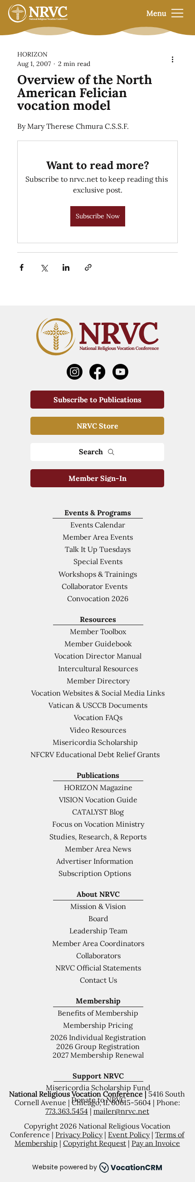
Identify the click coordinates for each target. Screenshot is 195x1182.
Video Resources (98, 730)
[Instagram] (75, 372)
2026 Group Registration (98, 1046)
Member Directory (98, 680)
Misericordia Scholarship (95, 742)
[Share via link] (88, 267)
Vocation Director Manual (97, 655)
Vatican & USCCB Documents (98, 705)
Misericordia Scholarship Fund (98, 1087)
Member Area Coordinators (98, 943)
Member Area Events (98, 537)
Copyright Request (94, 1143)
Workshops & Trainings (97, 574)
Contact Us (98, 979)
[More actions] (172, 59)
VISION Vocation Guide (98, 799)
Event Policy (129, 1134)
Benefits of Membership (98, 1012)
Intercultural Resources (98, 668)
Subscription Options (94, 873)
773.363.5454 (66, 1111)
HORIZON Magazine (98, 787)
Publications (98, 775)
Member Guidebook (98, 643)
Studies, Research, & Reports (97, 836)
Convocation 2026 (97, 598)
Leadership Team (98, 930)
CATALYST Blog (98, 811)
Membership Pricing (98, 1025)
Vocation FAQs (98, 717)
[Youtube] (120, 372)
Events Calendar (97, 524)
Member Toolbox (98, 631)
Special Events (97, 561)
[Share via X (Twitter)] (43, 267)
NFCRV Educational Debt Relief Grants (95, 754)
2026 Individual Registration (98, 1037)
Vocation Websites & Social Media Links (98, 692)
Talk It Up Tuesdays (98, 549)
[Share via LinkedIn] (66, 267)
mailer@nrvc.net (121, 1111)
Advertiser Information (94, 861)
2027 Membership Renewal (98, 1055)
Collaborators (98, 955)
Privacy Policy (78, 1134)
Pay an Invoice (156, 1143)
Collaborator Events (94, 586)
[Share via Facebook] (21, 267)
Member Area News (98, 848)
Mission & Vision (98, 906)
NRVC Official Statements (98, 967)
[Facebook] (97, 372)
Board (98, 918)
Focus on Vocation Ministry (98, 824)
